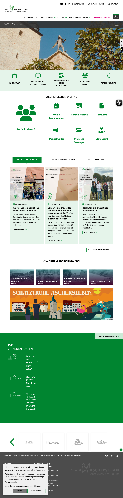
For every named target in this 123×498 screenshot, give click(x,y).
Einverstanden (36, 491)
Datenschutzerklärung (47, 455)
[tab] (27, 160)
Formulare (7, 455)
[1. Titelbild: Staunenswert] (121, 45)
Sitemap (59, 455)
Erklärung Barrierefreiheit (72, 455)
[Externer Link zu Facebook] (65, 4)
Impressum (34, 455)
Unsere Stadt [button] (47, 18)
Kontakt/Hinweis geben (21, 455)
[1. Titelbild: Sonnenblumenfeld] (121, 46)
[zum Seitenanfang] (121, 450)
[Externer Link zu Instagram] (69, 4)
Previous (12, 446)
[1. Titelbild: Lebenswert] (121, 43)
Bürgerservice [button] (30, 18)
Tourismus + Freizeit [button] (101, 18)
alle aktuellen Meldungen (98, 250)
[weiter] (118, 203)
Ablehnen (19, 491)
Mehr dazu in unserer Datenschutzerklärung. (23, 486)
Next (111, 446)
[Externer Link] (29, 442)
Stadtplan (115, 4)
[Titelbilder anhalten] (121, 49)
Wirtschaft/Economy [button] (78, 18)
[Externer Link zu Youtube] (61, 4)
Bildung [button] (60, 18)
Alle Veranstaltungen (108, 336)
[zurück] (7, 203)
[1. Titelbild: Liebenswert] (121, 41)
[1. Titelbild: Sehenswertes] (121, 39)
